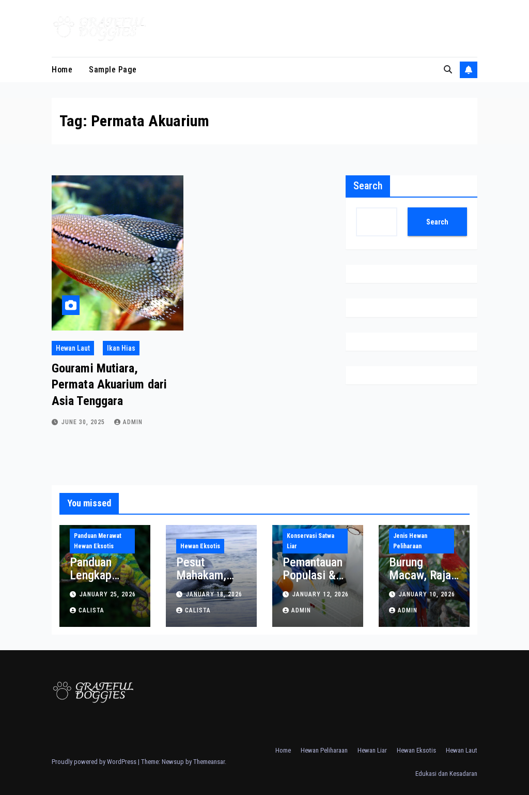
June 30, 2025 (84, 422)
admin (133, 422)
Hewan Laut (73, 348)
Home (62, 69)
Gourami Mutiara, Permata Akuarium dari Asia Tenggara (109, 384)
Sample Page (113, 69)
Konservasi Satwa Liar (310, 541)
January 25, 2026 (108, 594)
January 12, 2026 (320, 594)
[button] (448, 69)
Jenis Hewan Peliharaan (410, 541)
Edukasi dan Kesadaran (446, 773)
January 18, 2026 (214, 594)
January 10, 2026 (427, 594)
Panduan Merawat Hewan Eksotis (97, 541)
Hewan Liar (372, 750)
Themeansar (209, 762)
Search (367, 185)
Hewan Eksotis (200, 546)
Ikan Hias (121, 348)
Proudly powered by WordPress (95, 762)
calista (91, 610)
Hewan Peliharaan (324, 750)
